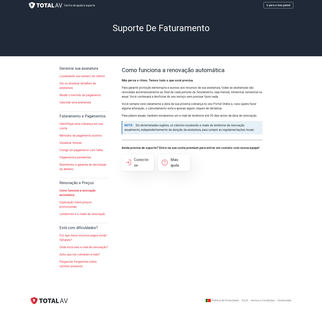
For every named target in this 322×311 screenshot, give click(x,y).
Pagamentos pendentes (75, 157)
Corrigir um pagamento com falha (81, 150)
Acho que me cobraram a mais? (79, 254)
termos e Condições (263, 300)
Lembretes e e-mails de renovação (82, 214)
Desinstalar (284, 300)
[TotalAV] (49, 300)
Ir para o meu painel (278, 5)
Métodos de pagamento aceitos (80, 135)
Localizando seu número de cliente (82, 76)
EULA (245, 300)
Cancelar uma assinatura (75, 102)
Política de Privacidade (225, 300)
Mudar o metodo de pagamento (80, 95)
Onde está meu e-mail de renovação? (83, 247)
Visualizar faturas (70, 143)
